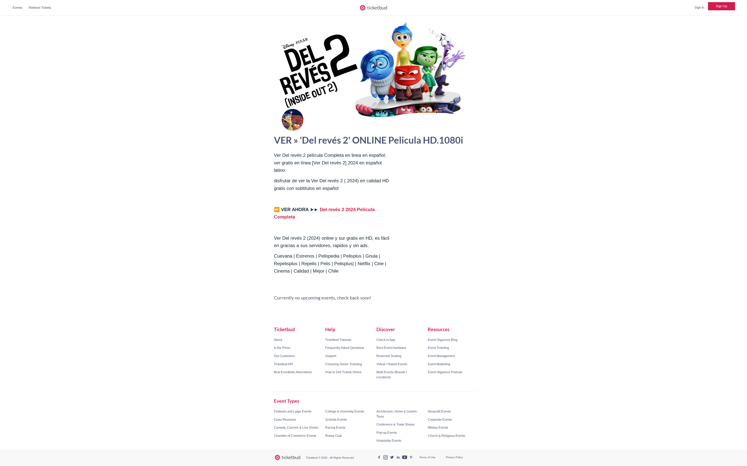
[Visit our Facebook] (379, 458)
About (278, 339)
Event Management (441, 356)
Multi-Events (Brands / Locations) (391, 374)
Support (330, 356)
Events (17, 7)
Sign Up (721, 6)
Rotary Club (333, 435)
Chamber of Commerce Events (295, 435)
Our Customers (284, 356)
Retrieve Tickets (40, 7)
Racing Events (335, 427)
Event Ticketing (438, 347)
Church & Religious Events (446, 435)
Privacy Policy (454, 457)
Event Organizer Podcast (445, 372)
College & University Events (344, 411)
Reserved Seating (388, 356)
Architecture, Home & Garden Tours (396, 414)
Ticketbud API (283, 364)
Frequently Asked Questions (344, 347)
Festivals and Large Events (292, 411)
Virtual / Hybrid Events (391, 364)
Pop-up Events (386, 432)
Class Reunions (285, 419)
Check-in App (385, 339)
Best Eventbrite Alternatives (293, 372)
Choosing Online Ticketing (343, 364)
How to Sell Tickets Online (343, 372)
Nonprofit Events (439, 411)
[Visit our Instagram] (385, 458)
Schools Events (336, 419)
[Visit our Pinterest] (411, 458)
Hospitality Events (388, 440)
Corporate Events (440, 419)
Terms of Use (427, 457)
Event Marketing (439, 364)
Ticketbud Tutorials (338, 339)
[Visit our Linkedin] (398, 458)
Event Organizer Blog (442, 339)
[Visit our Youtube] (404, 458)
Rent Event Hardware (391, 347)
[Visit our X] (392, 458)
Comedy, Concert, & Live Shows (296, 427)
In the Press (282, 347)
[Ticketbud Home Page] (287, 457)
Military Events (438, 427)
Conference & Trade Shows (395, 424)
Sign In (699, 7)
